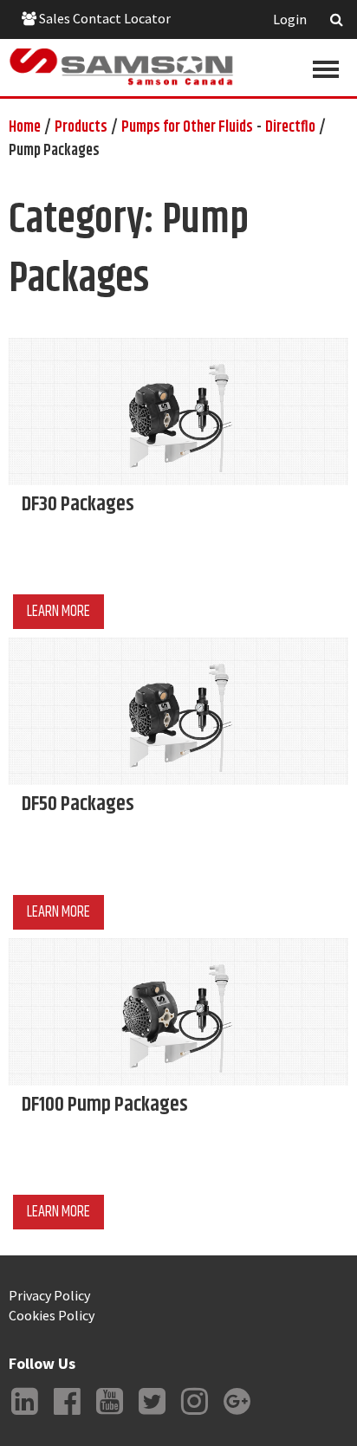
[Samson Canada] (121, 67)
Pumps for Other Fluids (187, 127)
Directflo (290, 127)
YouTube (109, 1415)
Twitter (151, 1415)
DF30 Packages (78, 504)
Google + (236, 1415)
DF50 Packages (78, 804)
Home (25, 127)
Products (81, 127)
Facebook (66, 1415)
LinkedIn (24, 1415)
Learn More (58, 612)
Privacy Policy (49, 1295)
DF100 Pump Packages (105, 1104)
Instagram (194, 1415)
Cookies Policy (51, 1315)
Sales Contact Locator (103, 18)
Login (290, 19)
